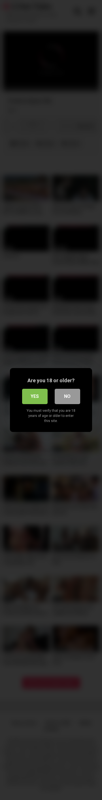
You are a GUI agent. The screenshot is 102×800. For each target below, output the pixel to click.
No (67, 396)
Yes (35, 396)
